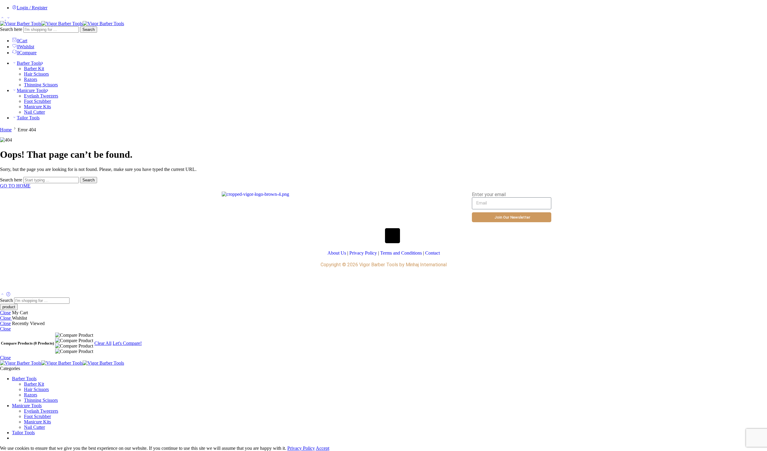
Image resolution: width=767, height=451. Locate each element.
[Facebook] (357, 235)
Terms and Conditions (401, 252)
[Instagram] (392, 235)
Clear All (102, 343)
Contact (432, 252)
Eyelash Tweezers (41, 95)
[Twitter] (374, 235)
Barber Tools (29, 63)
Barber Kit (34, 68)
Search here (11, 29)
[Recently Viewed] (8, 294)
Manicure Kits (37, 106)
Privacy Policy (363, 252)
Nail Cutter (34, 112)
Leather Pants (231, 281)
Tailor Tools (28, 117)
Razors (30, 79)
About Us (336, 252)
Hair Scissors (36, 73)
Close (5, 312)
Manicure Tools (31, 90)
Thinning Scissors (41, 84)
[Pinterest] (410, 235)
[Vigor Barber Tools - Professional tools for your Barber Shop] (62, 23)
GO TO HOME (15, 185)
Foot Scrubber (37, 101)
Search (88, 29)
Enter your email (489, 194)
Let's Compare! (127, 343)
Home (6, 129)
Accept (322, 448)
